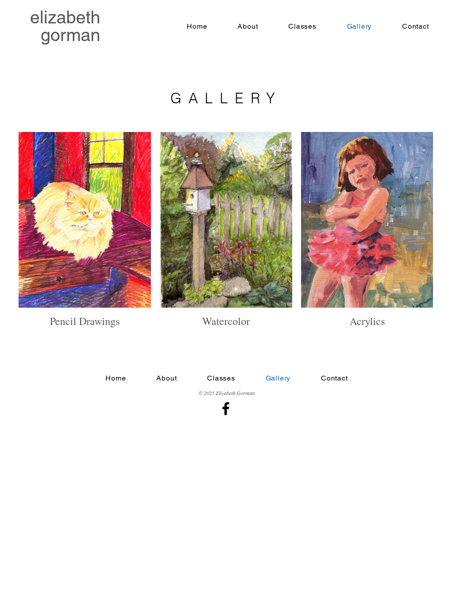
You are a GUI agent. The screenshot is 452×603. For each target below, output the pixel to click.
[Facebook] (225, 408)
